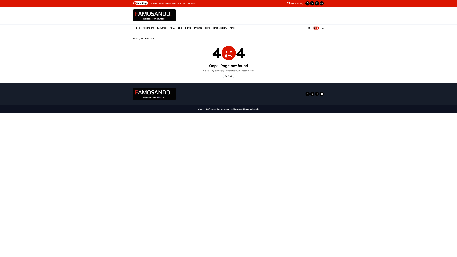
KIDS (180, 28)
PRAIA (172, 28)
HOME (137, 28)
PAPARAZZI (161, 28)
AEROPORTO (148, 28)
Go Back (228, 76)
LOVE (207, 28)
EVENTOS (198, 28)
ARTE (232, 28)
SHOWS (188, 28)
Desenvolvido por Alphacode (246, 109)
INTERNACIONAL (220, 28)
